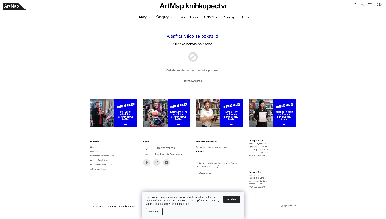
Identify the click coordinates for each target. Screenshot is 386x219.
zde (187, 204)
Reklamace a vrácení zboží (102, 156)
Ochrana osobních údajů (101, 164)
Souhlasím (232, 199)
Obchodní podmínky (99, 160)
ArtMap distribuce (98, 169)
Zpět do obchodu (193, 81)
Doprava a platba (97, 151)
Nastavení (154, 211)
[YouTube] (166, 162)
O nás (93, 147)
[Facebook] (146, 162)
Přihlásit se (205, 173)
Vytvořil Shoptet (290, 206)
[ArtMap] (14, 6)
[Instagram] (156, 162)
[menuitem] (144, 17)
